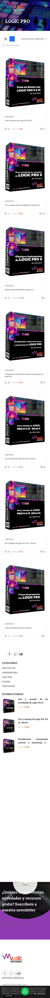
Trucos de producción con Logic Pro (18, 628)
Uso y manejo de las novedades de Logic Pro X (22, 205)
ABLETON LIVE (8, 668)
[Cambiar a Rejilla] (5, 39)
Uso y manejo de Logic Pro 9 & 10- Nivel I (20, 459)
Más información (39, 994)
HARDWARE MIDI (9, 672)
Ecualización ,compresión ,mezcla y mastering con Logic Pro (24, 375)
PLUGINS (6, 682)
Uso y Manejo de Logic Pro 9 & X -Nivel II (20, 543)
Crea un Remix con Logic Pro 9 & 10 (18, 120)
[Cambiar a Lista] (12, 39)
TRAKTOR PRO (8, 686)
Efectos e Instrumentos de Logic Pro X (19, 289)
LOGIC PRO (7, 677)
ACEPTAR (9, 995)
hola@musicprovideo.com (14, 984)
